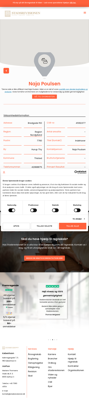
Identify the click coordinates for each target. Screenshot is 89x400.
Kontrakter (73, 366)
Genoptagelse (35, 362)
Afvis (16, 226)
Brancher (52, 358)
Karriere (52, 354)
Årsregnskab (34, 354)
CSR (50, 382)
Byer (50, 386)
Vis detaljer (77, 219)
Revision (32, 371)
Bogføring (33, 358)
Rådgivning (34, 367)
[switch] (33, 210)
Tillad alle (72, 226)
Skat (30, 375)
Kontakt (72, 354)
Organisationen (76, 370)
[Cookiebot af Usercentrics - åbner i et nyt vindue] (76, 172)
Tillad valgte (44, 226)
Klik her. (73, 3)
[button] (85, 12)
